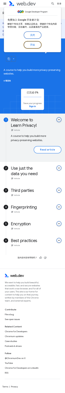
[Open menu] (5, 3)
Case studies (11, 341)
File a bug (9, 314)
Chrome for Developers (16, 331)
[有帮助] (40, 257)
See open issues (12, 319)
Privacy (14, 386)
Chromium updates (14, 336)
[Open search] (53, 3)
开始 (32, 44)
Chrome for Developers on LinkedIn (22, 368)
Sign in (32, 106)
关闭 (32, 35)
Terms (5, 386)
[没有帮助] (45, 257)
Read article (47, 149)
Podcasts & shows (13, 346)
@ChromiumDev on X (15, 358)
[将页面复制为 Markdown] (9, 58)
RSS (6, 372)
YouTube (9, 363)
